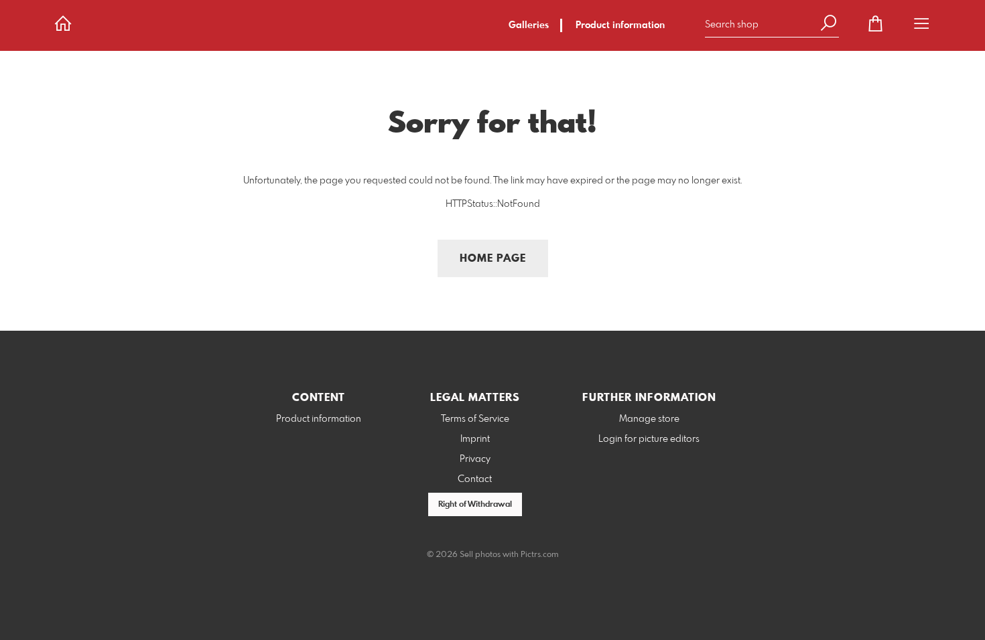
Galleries (529, 25)
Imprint (475, 439)
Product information (620, 25)
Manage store (649, 419)
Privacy (475, 459)
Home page (493, 258)
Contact (475, 479)
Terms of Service (475, 419)
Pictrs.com (540, 555)
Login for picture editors (649, 439)
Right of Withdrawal (475, 505)
